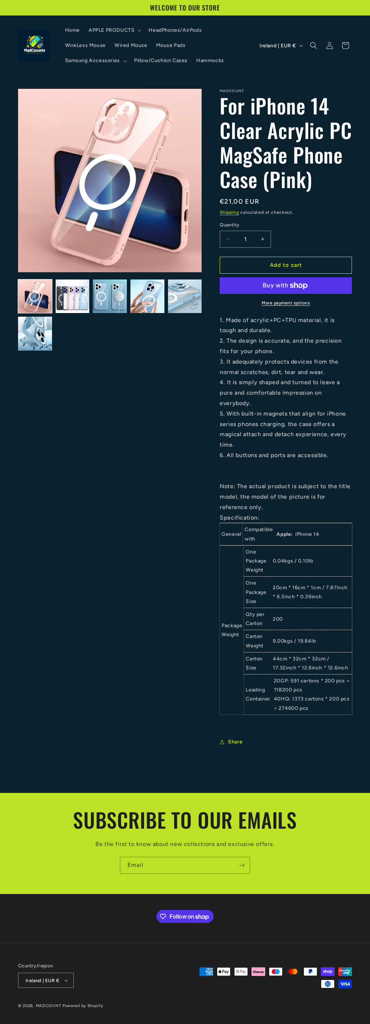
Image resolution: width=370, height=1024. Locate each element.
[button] (114, 30)
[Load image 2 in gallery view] (73, 296)
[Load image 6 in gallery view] (35, 334)
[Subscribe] (242, 865)
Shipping (229, 212)
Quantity (229, 224)
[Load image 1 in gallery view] (35, 296)
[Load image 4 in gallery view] (147, 296)
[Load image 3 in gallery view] (110, 296)
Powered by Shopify (83, 1005)
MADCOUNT (48, 1005)
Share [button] (235, 742)
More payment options (286, 302)
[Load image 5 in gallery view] (185, 296)
